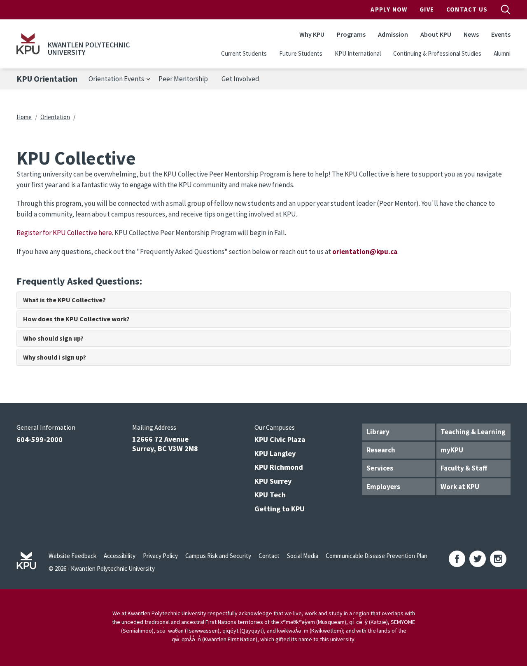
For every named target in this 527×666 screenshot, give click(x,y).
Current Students (244, 53)
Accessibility (119, 556)
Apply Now (389, 9)
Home (24, 117)
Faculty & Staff (464, 468)
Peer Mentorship (183, 78)
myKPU (452, 449)
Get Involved (240, 78)
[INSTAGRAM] (498, 559)
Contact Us (466, 9)
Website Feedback (72, 556)
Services (379, 468)
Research (380, 449)
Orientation (55, 117)
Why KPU (311, 34)
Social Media (302, 556)
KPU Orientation (46, 79)
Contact (269, 556)
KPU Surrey (272, 481)
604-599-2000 (39, 439)
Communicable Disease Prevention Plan (376, 556)
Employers (383, 486)
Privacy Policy (160, 556)
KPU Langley (275, 453)
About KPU (435, 34)
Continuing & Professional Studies (437, 53)
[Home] (28, 43)
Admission (393, 34)
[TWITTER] (477, 559)
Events (501, 34)
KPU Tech (270, 494)
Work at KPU (460, 486)
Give (427, 9)
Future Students (300, 53)
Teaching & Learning (473, 431)
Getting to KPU (279, 508)
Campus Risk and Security (218, 556)
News (471, 34)
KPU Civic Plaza (279, 439)
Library (377, 431)
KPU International (358, 53)
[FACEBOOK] (457, 559)
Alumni (502, 53)
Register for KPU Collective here (64, 232)
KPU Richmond (278, 467)
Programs (351, 34)
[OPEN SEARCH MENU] (506, 9)
